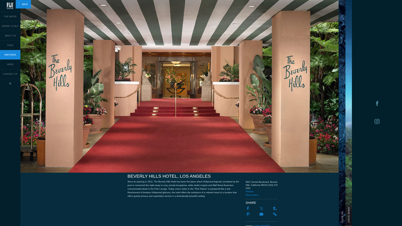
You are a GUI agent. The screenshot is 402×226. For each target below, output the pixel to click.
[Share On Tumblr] (275, 208)
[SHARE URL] (275, 214)
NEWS (10, 64)
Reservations (252, 195)
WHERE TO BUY (10, 26)
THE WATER (10, 16)
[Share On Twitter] (261, 208)
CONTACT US (10, 74)
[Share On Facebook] (248, 208)
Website (250, 191)
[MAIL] (261, 214)
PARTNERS (10, 55)
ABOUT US (10, 35)
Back (25, 4)
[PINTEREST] (248, 214)
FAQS (10, 45)
